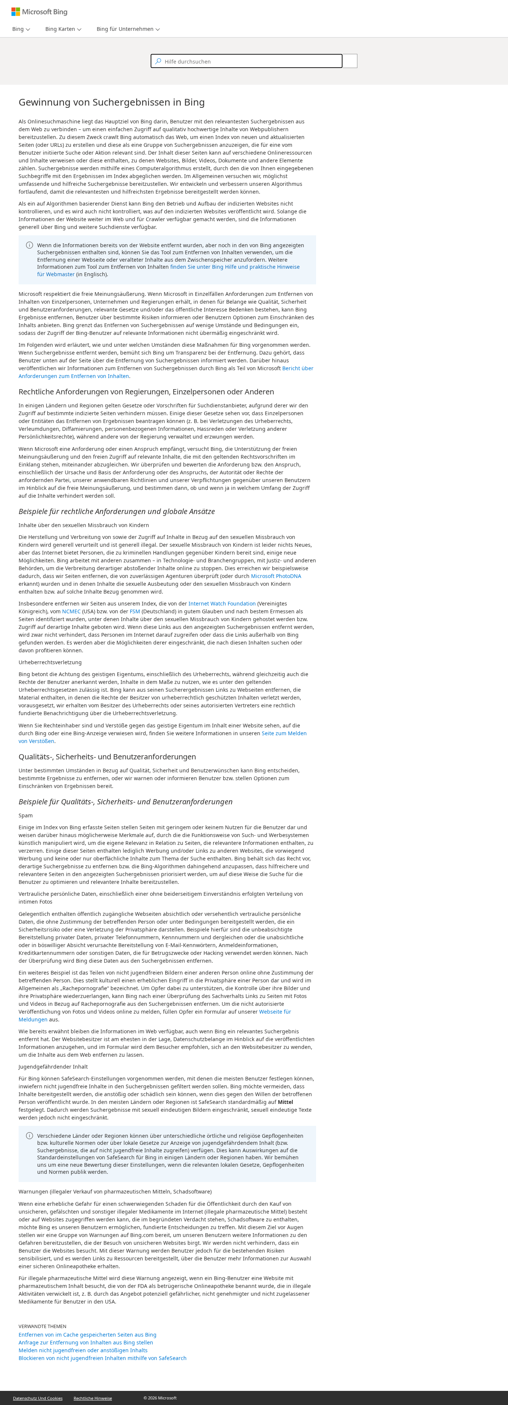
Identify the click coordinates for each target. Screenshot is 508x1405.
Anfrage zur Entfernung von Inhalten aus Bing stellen (86, 1342)
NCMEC (71, 611)
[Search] (346, 61)
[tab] (16, 29)
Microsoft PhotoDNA (276, 575)
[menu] (20, 29)
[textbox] (246, 61)
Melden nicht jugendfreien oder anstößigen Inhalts (83, 1350)
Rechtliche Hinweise (93, 1398)
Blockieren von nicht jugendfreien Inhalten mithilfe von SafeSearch (103, 1358)
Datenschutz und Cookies (37, 1398)
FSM (135, 611)
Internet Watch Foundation (222, 603)
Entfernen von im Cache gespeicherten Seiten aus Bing (88, 1334)
